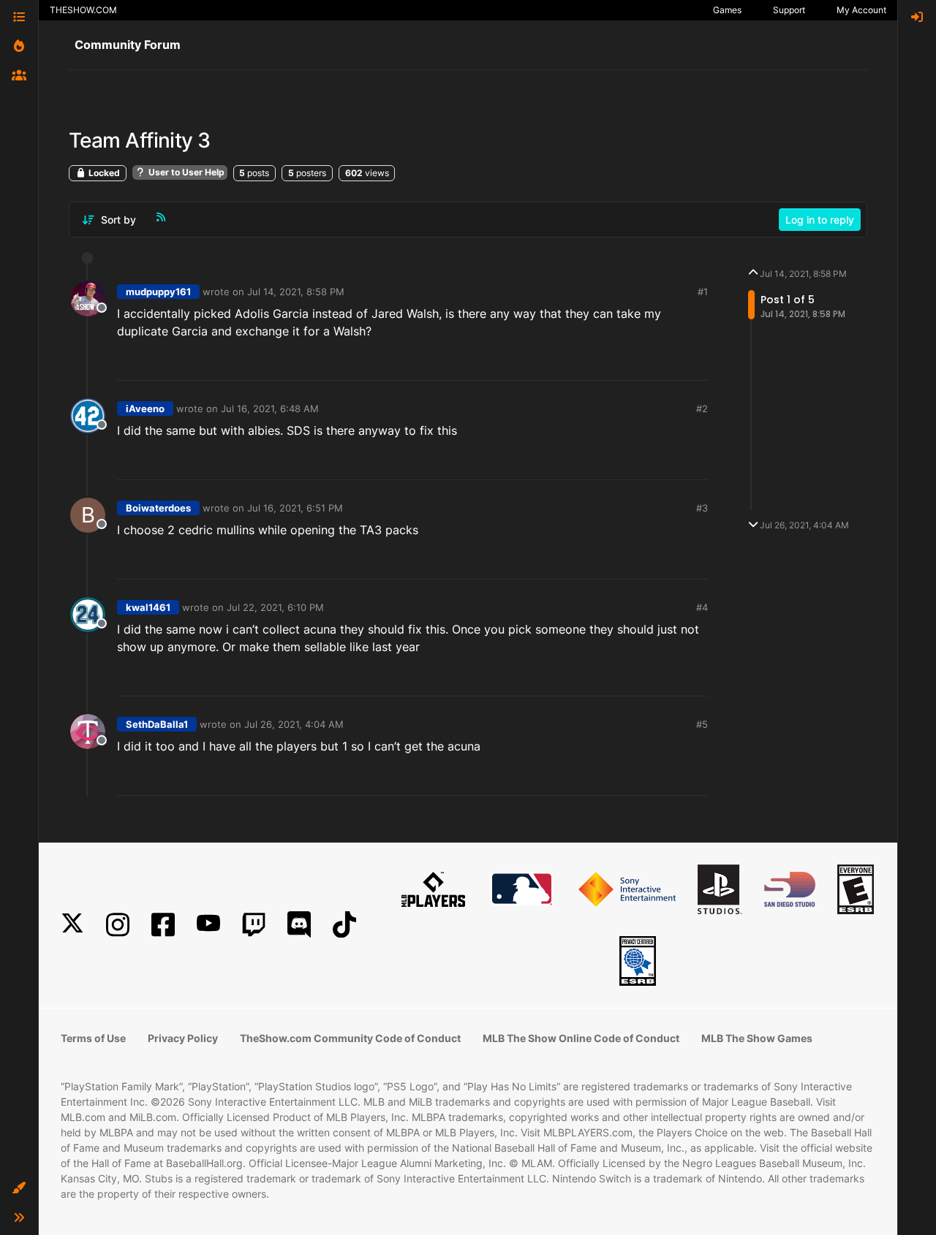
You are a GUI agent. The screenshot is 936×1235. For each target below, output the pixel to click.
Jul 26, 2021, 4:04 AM (294, 724)
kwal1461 (148, 607)
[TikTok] (344, 924)
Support (789, 9)
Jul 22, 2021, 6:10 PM (275, 607)
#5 (702, 724)
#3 (702, 508)
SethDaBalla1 (157, 724)
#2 (702, 408)
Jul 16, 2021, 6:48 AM (270, 408)
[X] (72, 924)
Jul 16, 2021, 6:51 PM (295, 508)
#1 (703, 291)
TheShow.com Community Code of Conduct (350, 1038)
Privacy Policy (183, 1038)
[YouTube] (208, 924)
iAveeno (145, 408)
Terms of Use (93, 1038)
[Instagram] (117, 924)
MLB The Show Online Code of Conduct (581, 1038)
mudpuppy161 (158, 291)
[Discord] (299, 924)
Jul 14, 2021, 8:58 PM (295, 291)
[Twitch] (253, 924)
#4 (702, 607)
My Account (861, 9)
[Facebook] (163, 924)
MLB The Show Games (756, 1038)
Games (727, 9)
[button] (19, 1188)
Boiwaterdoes (158, 508)
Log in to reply (819, 219)
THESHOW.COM (83, 9)
